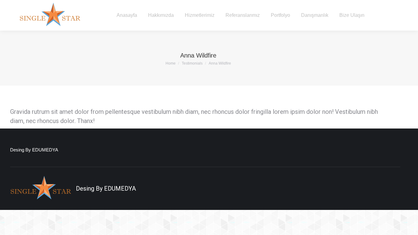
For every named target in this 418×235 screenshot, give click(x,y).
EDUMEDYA (120, 188)
